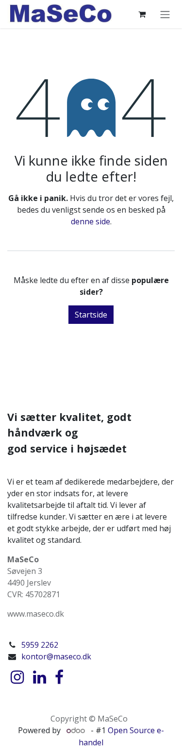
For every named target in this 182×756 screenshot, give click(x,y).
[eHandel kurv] (141, 14)
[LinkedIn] (39, 677)
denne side (90, 221)
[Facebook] (59, 677)
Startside (91, 314)
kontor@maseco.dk (56, 656)
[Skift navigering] (165, 14)
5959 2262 (39, 644)
